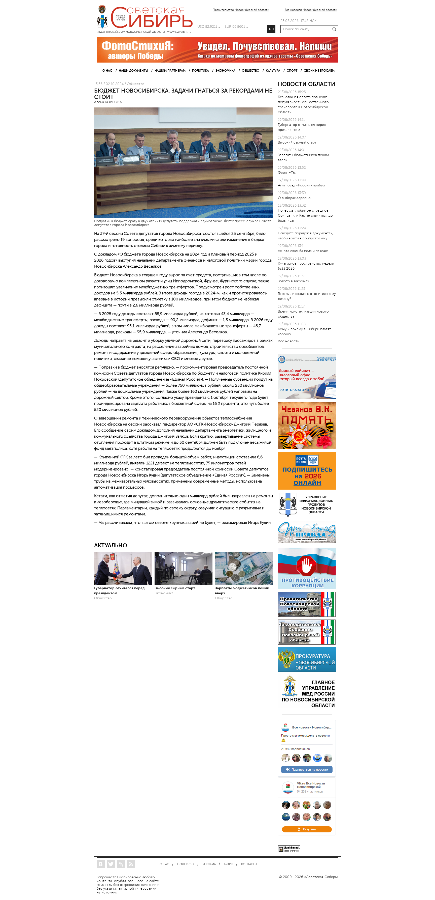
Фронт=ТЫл (287, 173)
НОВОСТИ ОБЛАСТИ (306, 84)
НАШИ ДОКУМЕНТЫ (133, 70)
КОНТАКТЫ (249, 864)
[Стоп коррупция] (307, 588)
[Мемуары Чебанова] (307, 448)
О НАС (107, 70)
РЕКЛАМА (209, 864)
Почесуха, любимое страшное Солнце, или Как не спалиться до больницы (305, 215)
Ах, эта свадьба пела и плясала (303, 251)
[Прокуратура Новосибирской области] (307, 670)
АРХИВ (228, 864)
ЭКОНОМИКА (225, 70)
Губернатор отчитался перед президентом (119, 590)
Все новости (288, 341)
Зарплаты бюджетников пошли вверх (242, 590)
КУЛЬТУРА (273, 70)
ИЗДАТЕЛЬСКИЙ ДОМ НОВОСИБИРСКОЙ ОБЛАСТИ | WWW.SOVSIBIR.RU (147, 17)
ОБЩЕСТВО (250, 70)
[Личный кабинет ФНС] (307, 398)
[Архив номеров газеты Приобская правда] (307, 544)
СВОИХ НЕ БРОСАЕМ (319, 70)
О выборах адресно (294, 198)
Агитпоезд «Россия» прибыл (301, 185)
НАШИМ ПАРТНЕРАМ (170, 70)
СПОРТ (292, 70)
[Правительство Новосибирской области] (307, 616)
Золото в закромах (293, 281)
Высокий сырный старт (175, 588)
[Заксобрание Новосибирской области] (307, 643)
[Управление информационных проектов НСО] (307, 516)
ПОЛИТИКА (200, 70)
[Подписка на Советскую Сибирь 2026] (307, 488)
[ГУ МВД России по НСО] (307, 707)
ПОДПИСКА (185, 864)
